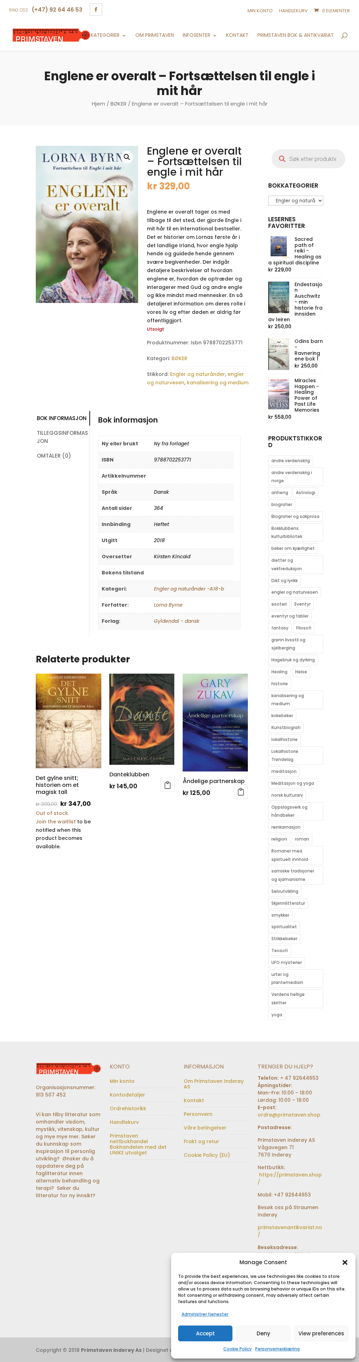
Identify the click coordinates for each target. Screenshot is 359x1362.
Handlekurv (293, 10)
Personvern (198, 1114)
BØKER (118, 103)
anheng (279, 492)
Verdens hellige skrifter (288, 998)
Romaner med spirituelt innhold (289, 855)
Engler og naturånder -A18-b (189, 588)
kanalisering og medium (218, 382)
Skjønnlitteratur (288, 903)
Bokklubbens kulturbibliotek (286, 532)
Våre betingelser (205, 1127)
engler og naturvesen (294, 592)
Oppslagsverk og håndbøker (289, 811)
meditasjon (284, 771)
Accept (205, 1333)
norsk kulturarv (287, 795)
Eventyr (302, 604)
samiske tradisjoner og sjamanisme (292, 875)
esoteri (279, 604)
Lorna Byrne (168, 604)
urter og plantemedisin (287, 978)
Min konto (260, 10)
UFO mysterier (286, 962)
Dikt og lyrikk (284, 581)
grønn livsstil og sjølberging (288, 644)
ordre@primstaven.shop (289, 1114)
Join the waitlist (56, 821)
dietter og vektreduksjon (286, 564)
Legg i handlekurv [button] (168, 785)
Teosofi (279, 950)
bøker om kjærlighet (293, 548)
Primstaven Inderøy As (111, 1350)
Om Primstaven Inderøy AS (214, 1084)
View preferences (321, 1333)
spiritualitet (284, 927)
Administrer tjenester (205, 1314)
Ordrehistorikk (128, 1108)
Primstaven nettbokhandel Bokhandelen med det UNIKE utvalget (138, 1144)
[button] (344, 1262)
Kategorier (105, 36)
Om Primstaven (154, 36)
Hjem (98, 103)
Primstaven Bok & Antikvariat (295, 36)
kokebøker (282, 716)
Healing (279, 672)
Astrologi (305, 492)
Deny (263, 1333)
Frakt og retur (201, 1141)
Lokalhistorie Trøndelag (284, 755)
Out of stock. (52, 813)
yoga (276, 1015)
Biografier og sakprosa (295, 516)
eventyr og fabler (290, 616)
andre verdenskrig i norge (291, 477)
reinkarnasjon (285, 827)
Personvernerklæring (277, 1349)
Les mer (241, 791)
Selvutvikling (284, 891)
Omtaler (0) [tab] (54, 455)
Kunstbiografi (285, 727)
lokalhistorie (284, 739)
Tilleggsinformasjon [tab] (62, 437)
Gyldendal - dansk (176, 621)
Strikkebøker (284, 939)
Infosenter (196, 36)
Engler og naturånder (197, 374)
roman (302, 839)
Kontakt (237, 36)
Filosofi (303, 628)
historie (279, 684)
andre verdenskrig (290, 461)
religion (279, 839)
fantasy (280, 628)
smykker (280, 915)
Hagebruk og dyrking (293, 660)
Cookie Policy (237, 1349)
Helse (301, 672)
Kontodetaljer (127, 1094)
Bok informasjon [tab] (62, 418)
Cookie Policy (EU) (207, 1155)
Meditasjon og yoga (292, 783)
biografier (281, 504)
